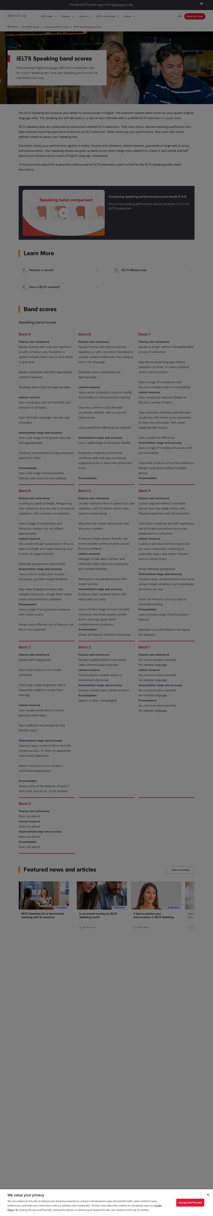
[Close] (207, 1194)
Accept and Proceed (190, 1202)
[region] (106, 1202)
